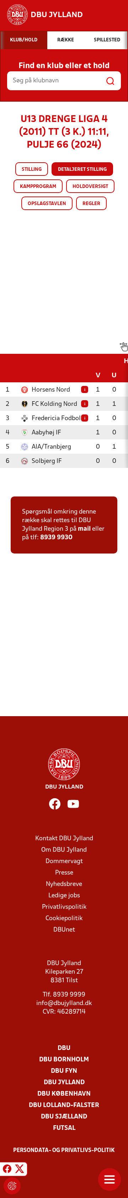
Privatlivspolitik (64, 907)
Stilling (32, 169)
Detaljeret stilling (82, 169)
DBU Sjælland (64, 1117)
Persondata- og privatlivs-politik (64, 1150)
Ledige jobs (64, 896)
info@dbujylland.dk (64, 1003)
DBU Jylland (64, 1083)
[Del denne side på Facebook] (7, 1170)
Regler (91, 204)
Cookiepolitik (64, 919)
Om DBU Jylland (64, 850)
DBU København (64, 1094)
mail (84, 529)
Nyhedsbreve (64, 884)
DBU (64, 1048)
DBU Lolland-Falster (64, 1105)
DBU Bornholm (64, 1060)
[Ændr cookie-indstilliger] (12, 1185)
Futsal (64, 1128)
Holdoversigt (90, 186)
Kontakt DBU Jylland (64, 839)
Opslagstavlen (47, 204)
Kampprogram (38, 186)
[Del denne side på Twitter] (19, 1170)
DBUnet (64, 930)
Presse (64, 873)
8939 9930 (56, 538)
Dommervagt (64, 861)
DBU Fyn (64, 1071)
